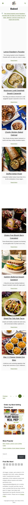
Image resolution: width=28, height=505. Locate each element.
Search (5, 454)
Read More (14, 61)
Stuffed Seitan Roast (14, 174)
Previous (5, 396)
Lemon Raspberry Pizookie (14, 52)
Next (4, 398)
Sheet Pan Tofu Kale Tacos (14, 318)
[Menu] (3, 3)
